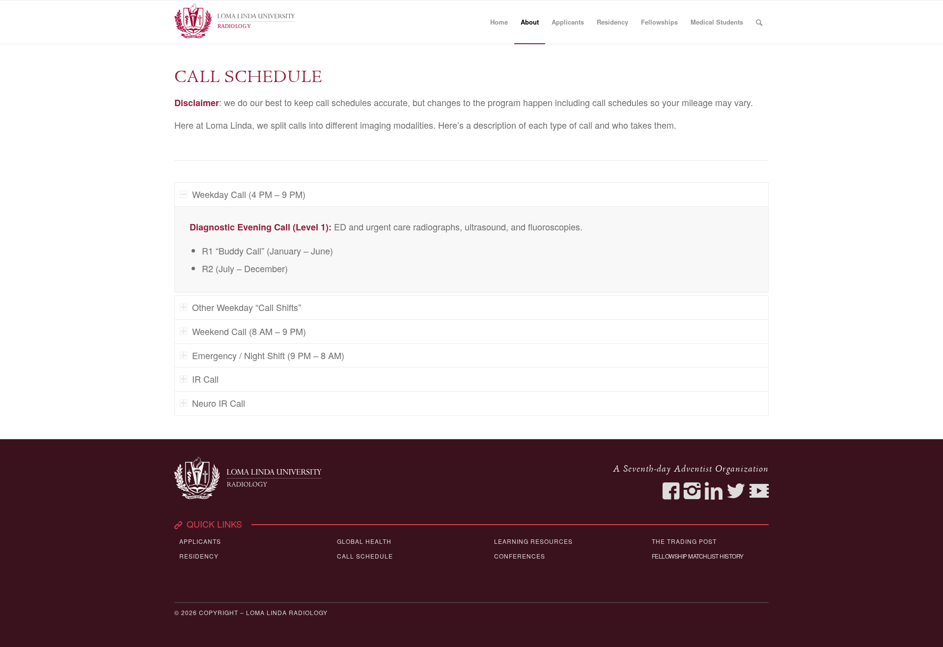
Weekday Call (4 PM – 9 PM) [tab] (248, 194)
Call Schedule (365, 556)
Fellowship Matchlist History (698, 556)
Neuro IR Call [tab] (218, 402)
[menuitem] (499, 22)
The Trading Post (684, 541)
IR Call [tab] (205, 378)
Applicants (200, 541)
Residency (199, 556)
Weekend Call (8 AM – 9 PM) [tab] (249, 331)
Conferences (519, 556)
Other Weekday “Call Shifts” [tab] (246, 307)
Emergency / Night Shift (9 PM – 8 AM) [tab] (268, 355)
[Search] (759, 22)
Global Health (364, 541)
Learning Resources (533, 541)
